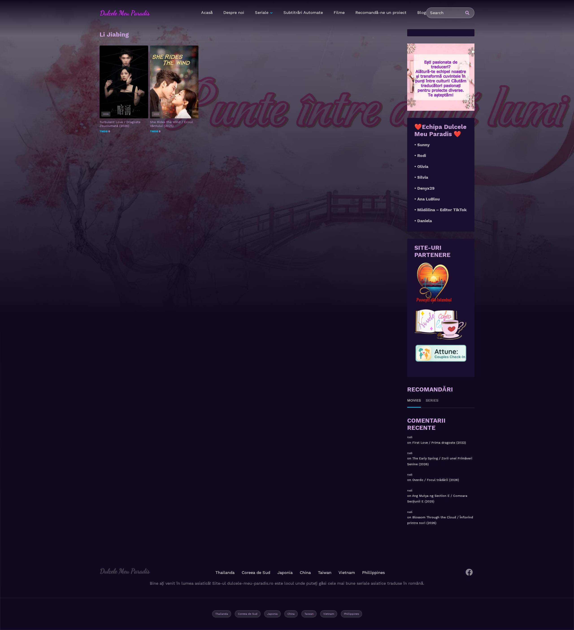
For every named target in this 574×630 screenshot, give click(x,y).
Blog (421, 12)
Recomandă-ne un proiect (381, 12)
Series (432, 400)
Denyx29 (426, 188)
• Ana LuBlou (427, 199)
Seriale (261, 12)
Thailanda (225, 572)
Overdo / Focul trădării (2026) (435, 480)
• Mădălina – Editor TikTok (440, 209)
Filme (339, 12)
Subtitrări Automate (303, 12)
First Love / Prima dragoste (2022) (439, 442)
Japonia (285, 572)
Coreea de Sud (256, 572)
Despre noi (233, 12)
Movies (414, 400)
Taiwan (324, 572)
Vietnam (347, 572)
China (305, 572)
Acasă (207, 12)
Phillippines (373, 572)
